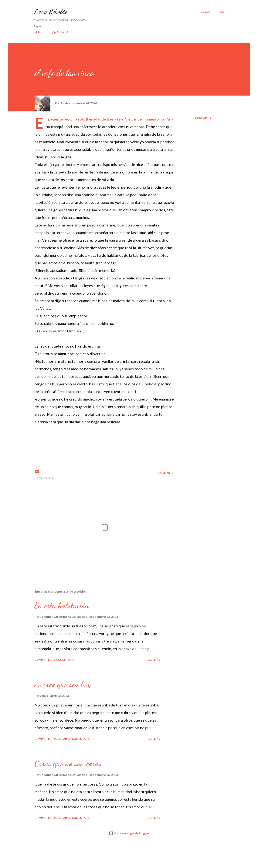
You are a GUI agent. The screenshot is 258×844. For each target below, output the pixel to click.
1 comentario (64, 659)
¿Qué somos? (60, 32)
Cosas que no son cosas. (69, 763)
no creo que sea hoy (63, 684)
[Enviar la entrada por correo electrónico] (37, 473)
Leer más (154, 659)
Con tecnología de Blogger (131, 833)
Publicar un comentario (72, 738)
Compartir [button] (203, 118)
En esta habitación (62, 605)
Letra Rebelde (50, 12)
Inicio (37, 32)
